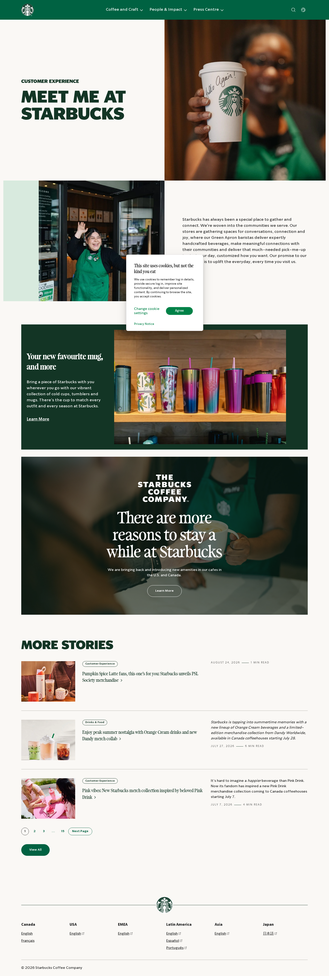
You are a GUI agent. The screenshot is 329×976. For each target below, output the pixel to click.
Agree (179, 310)
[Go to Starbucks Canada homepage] (27, 10)
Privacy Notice (144, 324)
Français (27, 940)
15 (62, 831)
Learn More (38, 419)
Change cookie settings (146, 311)
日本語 (268, 933)
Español (172, 940)
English (27, 933)
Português (175, 948)
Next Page (80, 831)
